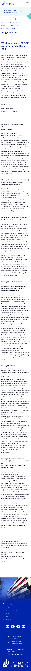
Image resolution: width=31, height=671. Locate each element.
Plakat (3, 111)
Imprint (9, 649)
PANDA (8, 619)
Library (8, 613)
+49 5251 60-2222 (16, 643)
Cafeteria (9, 608)
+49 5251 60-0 (15, 638)
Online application (12, 611)
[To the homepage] (8, 3)
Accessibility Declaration (15, 654)
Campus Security (16, 641)
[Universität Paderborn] (15, 662)
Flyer (11, 111)
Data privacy (20, 649)
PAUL (8, 616)
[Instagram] (7, 626)
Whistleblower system (15, 652)
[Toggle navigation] (21, 11)
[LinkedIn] (18, 626)
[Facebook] (13, 626)
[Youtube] (23, 626)
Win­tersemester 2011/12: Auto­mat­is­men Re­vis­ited (9, 11)
